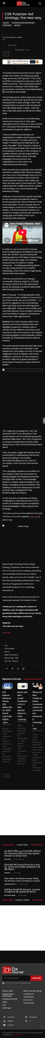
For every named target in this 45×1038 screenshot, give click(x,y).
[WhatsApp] (23, 668)
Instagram (33, 1017)
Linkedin (10, 1021)
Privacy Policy (26, 983)
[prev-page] (3, 775)
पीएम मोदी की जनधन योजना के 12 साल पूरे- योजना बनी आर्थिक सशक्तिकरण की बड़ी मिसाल (22, 867)
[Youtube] (4, 1025)
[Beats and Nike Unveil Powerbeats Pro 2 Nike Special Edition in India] (22, 686)
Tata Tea (7, 661)
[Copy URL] (17, 668)
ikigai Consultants (11, 655)
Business (6, 23)
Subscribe (6, 632)
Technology (22, 719)
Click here (34, 516)
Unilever (15, 661)
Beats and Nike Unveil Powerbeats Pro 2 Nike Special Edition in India (22, 704)
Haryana (7, 859)
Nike (17, 658)
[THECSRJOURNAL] (23, 3)
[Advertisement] (22, 812)
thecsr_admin (16, 37)
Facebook (11, 1017)
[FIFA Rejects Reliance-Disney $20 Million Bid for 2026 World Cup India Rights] (7, 686)
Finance (7, 873)
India (34, 728)
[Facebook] (6, 668)
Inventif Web (16, 1035)
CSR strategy (9, 648)
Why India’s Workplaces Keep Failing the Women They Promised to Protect (22, 879)
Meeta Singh (9, 658)
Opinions (17, 25)
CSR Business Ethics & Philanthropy (23, 23)
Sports (5, 722)
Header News (7, 25)
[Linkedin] (4, 1021)
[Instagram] (26, 1017)
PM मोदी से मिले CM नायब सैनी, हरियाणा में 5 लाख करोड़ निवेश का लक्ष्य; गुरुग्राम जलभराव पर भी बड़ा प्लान (22, 853)
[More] (6, 53)
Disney (7, 652)
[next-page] (7, 775)
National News (9, 895)
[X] (12, 668)
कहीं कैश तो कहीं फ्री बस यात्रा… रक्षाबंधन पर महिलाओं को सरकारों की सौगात (22, 891)
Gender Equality (10, 884)
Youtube (10, 1025)
